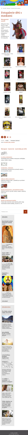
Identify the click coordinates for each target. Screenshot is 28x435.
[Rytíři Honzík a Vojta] (7, 62)
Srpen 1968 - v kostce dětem (6, 253)
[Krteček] (7, 99)
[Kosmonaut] (7, 125)
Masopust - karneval (7, 149)
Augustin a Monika (5, 273)
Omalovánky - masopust (7, 167)
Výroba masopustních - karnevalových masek (12, 189)
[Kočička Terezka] (7, 86)
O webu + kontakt (13, 432)
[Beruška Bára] (7, 74)
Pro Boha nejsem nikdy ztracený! (7, 312)
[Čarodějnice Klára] (21, 48)
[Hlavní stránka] (1, 8)
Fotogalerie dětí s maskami (15, 8)
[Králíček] (21, 86)
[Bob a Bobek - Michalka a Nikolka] (21, 111)
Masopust (8, 8)
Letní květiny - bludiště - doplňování (6, 356)
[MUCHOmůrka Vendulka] (21, 61)
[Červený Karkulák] (21, 74)
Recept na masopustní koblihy (8, 200)
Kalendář (4, 8)
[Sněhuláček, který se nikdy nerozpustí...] (7, 48)
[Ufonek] (21, 99)
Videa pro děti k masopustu (8, 178)
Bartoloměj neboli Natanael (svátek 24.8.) (7, 222)
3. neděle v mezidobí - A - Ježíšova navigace (7, 380)
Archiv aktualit (5, 301)
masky (7, 140)
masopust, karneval (15, 140)
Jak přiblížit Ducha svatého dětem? (6, 333)
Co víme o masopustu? (6, 157)
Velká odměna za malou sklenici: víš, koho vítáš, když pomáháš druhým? (7, 404)
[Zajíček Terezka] (7, 111)
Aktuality (4, 217)
